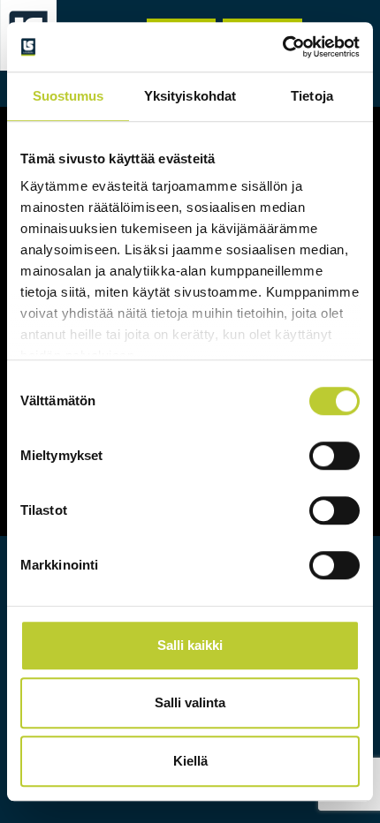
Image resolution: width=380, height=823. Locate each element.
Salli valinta (190, 702)
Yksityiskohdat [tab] (190, 95)
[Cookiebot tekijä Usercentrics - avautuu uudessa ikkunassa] (282, 46)
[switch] (334, 456)
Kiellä (190, 760)
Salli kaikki (190, 645)
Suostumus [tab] (68, 95)
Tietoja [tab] (312, 95)
